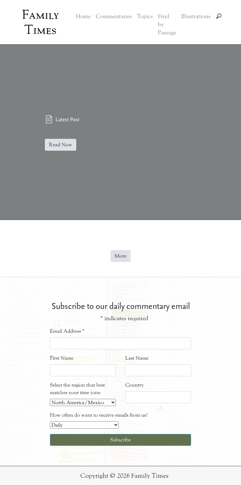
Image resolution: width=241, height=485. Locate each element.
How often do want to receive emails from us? (98, 415)
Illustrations (196, 16)
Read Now (60, 145)
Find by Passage (167, 24)
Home (83, 16)
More (120, 256)
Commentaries (114, 16)
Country (134, 385)
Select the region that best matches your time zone (77, 388)
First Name (61, 358)
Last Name (136, 358)
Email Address (67, 331)
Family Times (40, 22)
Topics (145, 16)
